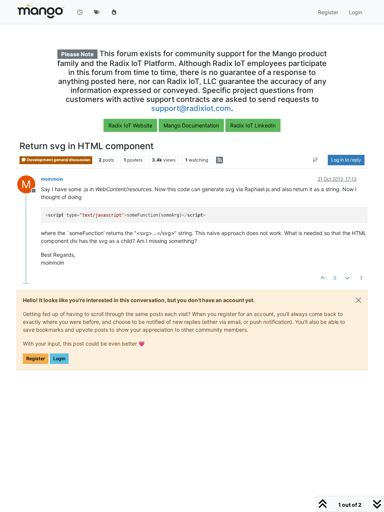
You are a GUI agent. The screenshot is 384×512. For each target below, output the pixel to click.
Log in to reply (346, 160)
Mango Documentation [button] (191, 125)
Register (35, 358)
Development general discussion (58, 159)
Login (59, 358)
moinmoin (52, 179)
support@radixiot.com (191, 108)
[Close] (358, 300)
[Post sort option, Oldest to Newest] (315, 160)
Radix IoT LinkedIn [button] (253, 125)
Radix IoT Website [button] (130, 125)
